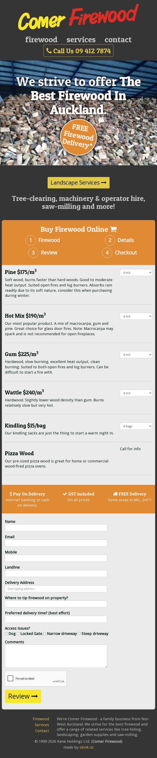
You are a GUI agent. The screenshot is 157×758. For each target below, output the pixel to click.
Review (19, 695)
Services (42, 724)
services (81, 39)
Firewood (41, 718)
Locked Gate (31, 633)
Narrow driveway (62, 633)
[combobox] (56, 588)
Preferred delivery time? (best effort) (37, 612)
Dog (12, 633)
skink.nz (87, 747)
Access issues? (17, 628)
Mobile (11, 552)
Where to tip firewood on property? (36, 597)
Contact (42, 730)
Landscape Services (75, 182)
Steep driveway (95, 633)
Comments (14, 641)
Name (10, 521)
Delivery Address (19, 582)
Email (10, 536)
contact (118, 39)
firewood (41, 39)
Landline (12, 567)
